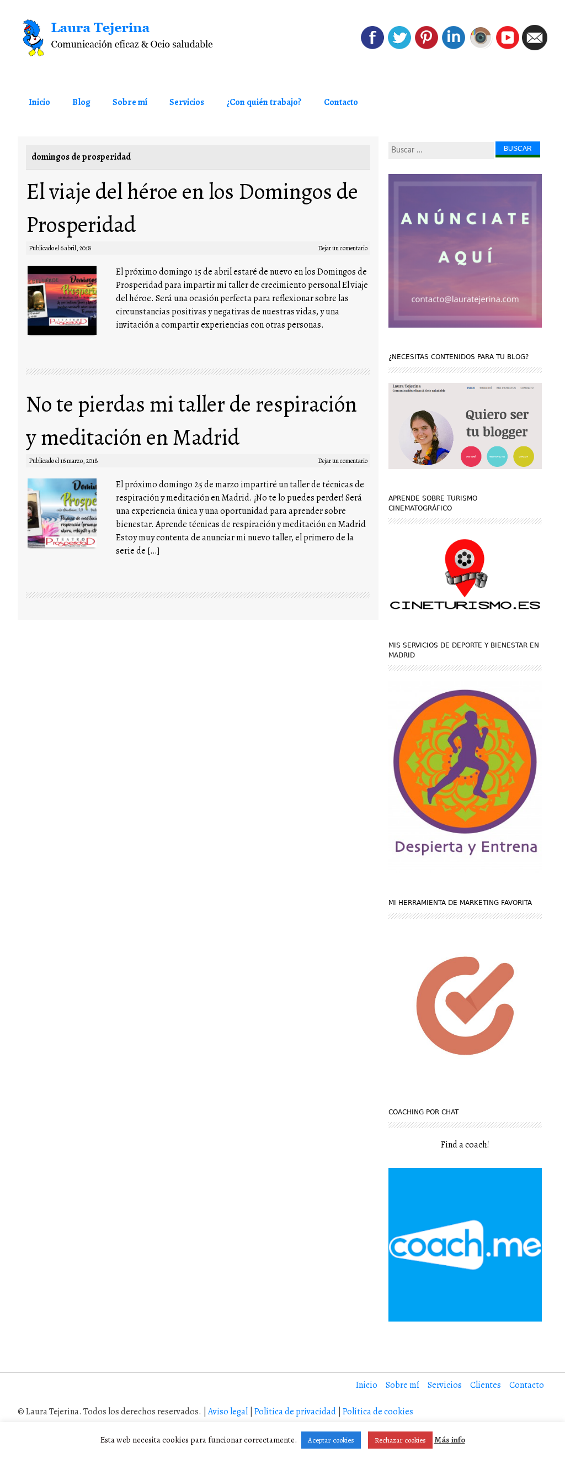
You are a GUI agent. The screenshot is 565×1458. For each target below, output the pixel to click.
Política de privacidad (295, 1412)
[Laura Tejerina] (124, 38)
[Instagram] (480, 47)
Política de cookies (378, 1412)
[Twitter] (399, 47)
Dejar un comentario (342, 248)
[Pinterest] (426, 47)
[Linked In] (453, 47)
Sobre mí (130, 102)
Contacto (341, 102)
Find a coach (464, 1145)
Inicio (39, 102)
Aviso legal (228, 1412)
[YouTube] (507, 47)
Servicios (186, 102)
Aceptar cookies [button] (331, 1440)
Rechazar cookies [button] (400, 1440)
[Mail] (534, 47)
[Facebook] (372, 47)
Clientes (485, 1385)
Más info (449, 1439)
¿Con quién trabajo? (264, 102)
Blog (81, 102)
